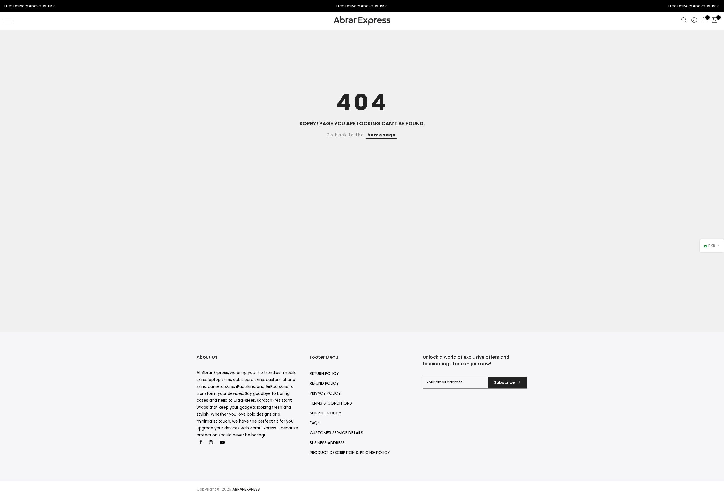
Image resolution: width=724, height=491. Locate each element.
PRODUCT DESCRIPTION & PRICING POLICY (350, 452)
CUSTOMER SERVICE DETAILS (336, 433)
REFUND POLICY (324, 383)
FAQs (315, 423)
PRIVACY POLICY (325, 393)
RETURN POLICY (324, 373)
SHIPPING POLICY (325, 413)
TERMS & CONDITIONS (331, 403)
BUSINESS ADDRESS (327, 442)
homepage (381, 135)
